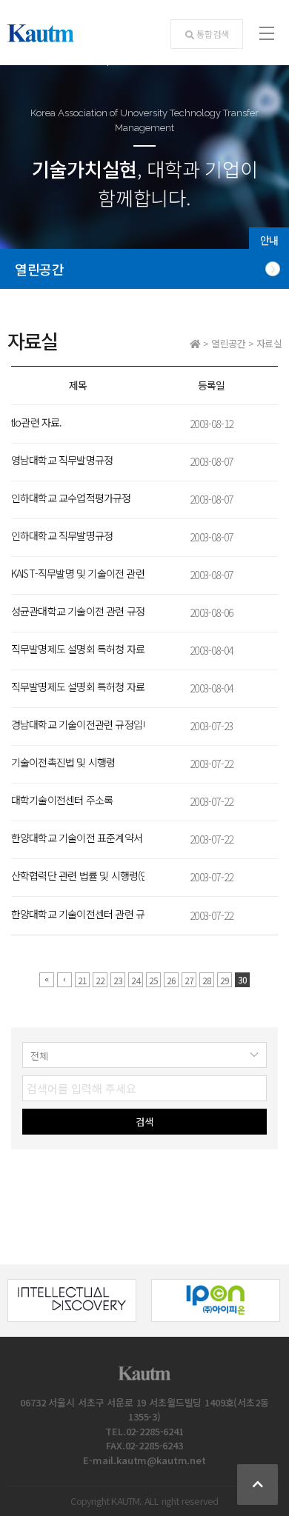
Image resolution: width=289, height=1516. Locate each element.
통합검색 (212, 33)
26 (171, 980)
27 (189, 980)
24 (135, 980)
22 (100, 980)
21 (82, 980)
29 (224, 980)
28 (206, 980)
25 (153, 980)
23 (117, 980)
